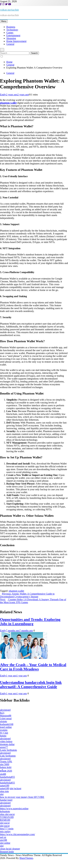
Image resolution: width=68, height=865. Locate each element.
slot (1, 794)
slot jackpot (15, 788)
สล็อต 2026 (6, 770)
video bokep (6, 741)
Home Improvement (16, 41)
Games (9, 32)
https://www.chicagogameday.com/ (17, 834)
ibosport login (7, 851)
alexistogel (5, 710)
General (10, 44)
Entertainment (13, 35)
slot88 (3, 774)
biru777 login (6, 828)
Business (10, 26)
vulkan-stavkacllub (9, 9)
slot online (5, 843)
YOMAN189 (7, 817)
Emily (3, 94)
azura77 (4, 747)
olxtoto (3, 721)
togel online (6, 727)
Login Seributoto (8, 750)
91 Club (4, 732)
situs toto (4, 791)
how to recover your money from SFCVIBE (22, 797)
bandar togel (6, 800)
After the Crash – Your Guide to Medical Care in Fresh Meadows (33, 667)
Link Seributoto (8, 755)
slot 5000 (4, 764)
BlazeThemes (26, 858)
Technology (12, 29)
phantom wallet (16, 591)
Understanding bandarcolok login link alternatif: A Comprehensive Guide (31, 684)
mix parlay (5, 831)
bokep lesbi (5, 767)
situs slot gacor (7, 814)
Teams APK (6, 761)
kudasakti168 (6, 724)
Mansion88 (5, 715)
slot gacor (5, 823)
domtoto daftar (7, 744)
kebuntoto (5, 811)
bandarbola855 (7, 777)
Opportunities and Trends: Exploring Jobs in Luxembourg (30, 621)
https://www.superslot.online (14, 808)
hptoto (3, 735)
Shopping (11, 38)
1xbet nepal (6, 718)
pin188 (3, 840)
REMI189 (5, 820)
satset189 (4, 785)
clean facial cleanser (10, 848)
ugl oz (3, 837)
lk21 (2, 712)
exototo (3, 730)
